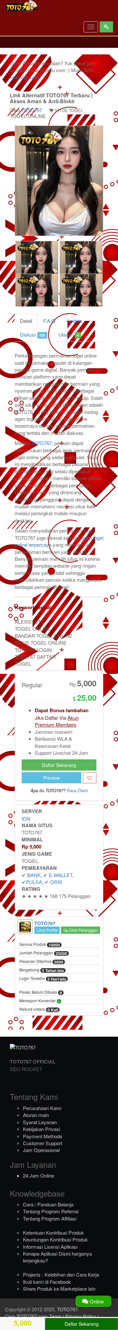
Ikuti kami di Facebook (47, 1281)
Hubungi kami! (25, 77)
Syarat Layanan (40, 1122)
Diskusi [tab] (32, 334)
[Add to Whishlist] (89, 777)
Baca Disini (77, 790)
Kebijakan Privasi (41, 1128)
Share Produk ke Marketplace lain (59, 1288)
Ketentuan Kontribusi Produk (53, 1232)
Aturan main (36, 1114)
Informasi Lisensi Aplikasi (50, 1246)
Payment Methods (42, 1136)
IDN (26, 818)
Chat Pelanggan (83, 930)
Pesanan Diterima (41, 961)
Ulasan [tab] (68, 334)
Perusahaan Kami (42, 1108)
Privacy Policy (80, 1316)
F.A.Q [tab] (49, 320)
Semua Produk (39, 944)
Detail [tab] (26, 320)
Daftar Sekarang (59, 765)
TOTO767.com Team (38, 1316)
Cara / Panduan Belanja (48, 1204)
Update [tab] (74, 320)
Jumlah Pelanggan (43, 953)
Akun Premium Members (57, 721)
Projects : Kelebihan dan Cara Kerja (61, 1274)
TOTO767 (31, 110)
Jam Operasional (41, 1149)
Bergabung (41, 970)
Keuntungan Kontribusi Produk (55, 1239)
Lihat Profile (47, 930)
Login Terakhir (42, 978)
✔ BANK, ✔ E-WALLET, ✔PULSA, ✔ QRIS (48, 878)
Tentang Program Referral (50, 1211)
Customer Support (42, 1143)
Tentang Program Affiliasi (49, 1218)
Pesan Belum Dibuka (40, 992)
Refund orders (38, 1009)
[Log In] (106, 26)
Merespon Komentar (39, 1001)
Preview (51, 777)
